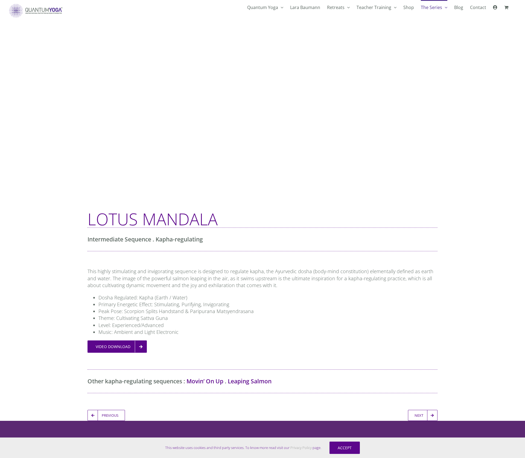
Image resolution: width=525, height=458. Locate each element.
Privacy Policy (301, 447)
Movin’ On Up (204, 381)
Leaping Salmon (250, 381)
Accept (345, 447)
